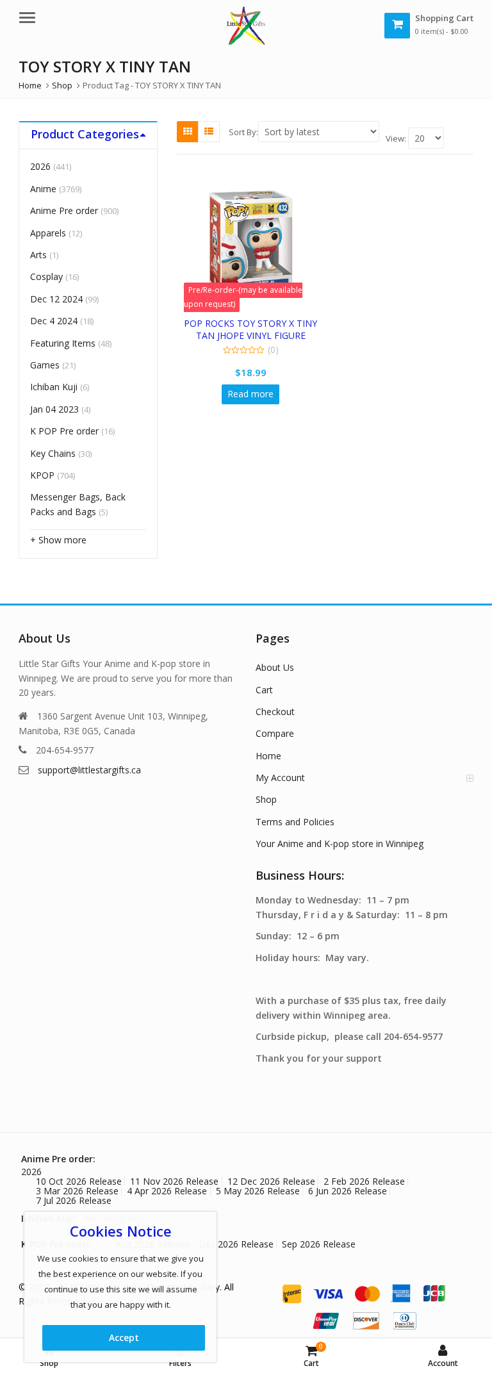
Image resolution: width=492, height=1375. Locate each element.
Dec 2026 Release (236, 1244)
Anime (43, 189)
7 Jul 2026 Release (73, 1200)
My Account (280, 777)
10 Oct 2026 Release (79, 1181)
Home (268, 756)
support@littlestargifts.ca (89, 770)
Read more (250, 394)
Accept (124, 1337)
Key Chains (53, 453)
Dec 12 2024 (56, 299)
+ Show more (58, 540)
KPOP (42, 475)
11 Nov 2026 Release (174, 1181)
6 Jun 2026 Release (347, 1191)
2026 (40, 166)
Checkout (275, 711)
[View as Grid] (188, 131)
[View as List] (209, 131)
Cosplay (46, 276)
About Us (275, 667)
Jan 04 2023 (54, 409)
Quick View (256, 323)
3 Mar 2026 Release (77, 1191)
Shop (266, 799)
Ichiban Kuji (54, 387)
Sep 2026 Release (319, 1244)
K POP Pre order (64, 431)
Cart (264, 690)
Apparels (48, 233)
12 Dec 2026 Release (271, 1181)
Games (45, 365)
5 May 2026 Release (258, 1191)
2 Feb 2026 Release (364, 1181)
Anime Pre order (64, 210)
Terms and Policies (295, 822)
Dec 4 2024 (54, 321)
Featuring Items (62, 343)
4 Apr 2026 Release (167, 1191)
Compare (275, 733)
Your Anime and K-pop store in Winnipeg (339, 843)
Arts (38, 255)
